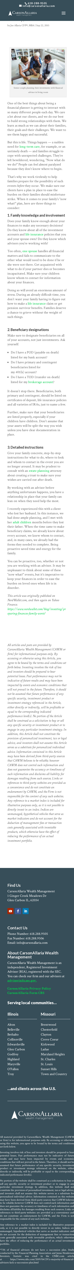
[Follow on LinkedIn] (26, 911)
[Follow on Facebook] (18, 911)
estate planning (39, 471)
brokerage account (40, 382)
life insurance (34, 234)
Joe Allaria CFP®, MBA (22, 25)
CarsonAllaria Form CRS (25, 993)
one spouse (29, 251)
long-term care (30, 146)
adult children (22, 522)
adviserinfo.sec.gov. (22, 980)
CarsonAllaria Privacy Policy (29, 988)
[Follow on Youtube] (10, 911)
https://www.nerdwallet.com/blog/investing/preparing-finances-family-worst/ (36, 611)
